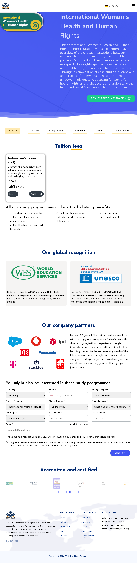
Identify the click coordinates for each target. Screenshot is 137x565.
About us (65, 522)
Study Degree (100, 389)
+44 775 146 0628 (115, 518)
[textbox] (117, 6)
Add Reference (79, 424)
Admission (80, 130)
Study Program (15, 401)
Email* (9, 424)
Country (11, 389)
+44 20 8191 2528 (114, 521)
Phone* (53, 389)
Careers (100, 130)
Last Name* (98, 412)
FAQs (63, 531)
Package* (12, 412)
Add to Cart (36, 193)
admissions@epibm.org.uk (116, 528)
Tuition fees (13, 130)
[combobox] (117, 6)
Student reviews (121, 130)
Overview (34, 130)
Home (64, 517)
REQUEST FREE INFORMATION (109, 98)
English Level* (100, 401)
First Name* (55, 412)
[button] (59, 492)
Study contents (57, 130)
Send (117, 452)
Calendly (64, 536)
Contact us (66, 527)
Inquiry (12, 193)
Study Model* (57, 401)
